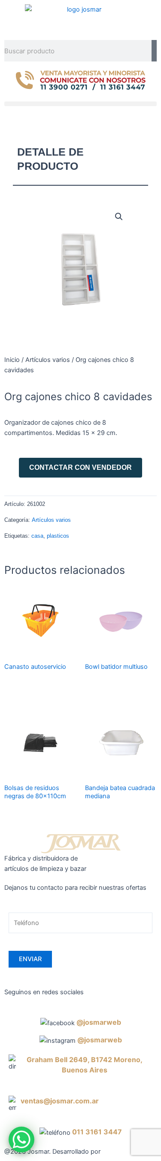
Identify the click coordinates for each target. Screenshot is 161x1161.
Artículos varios (47, 360)
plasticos (58, 536)
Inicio (12, 360)
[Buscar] (154, 50)
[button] (80, 103)
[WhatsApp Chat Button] (21, 1139)
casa (37, 536)
